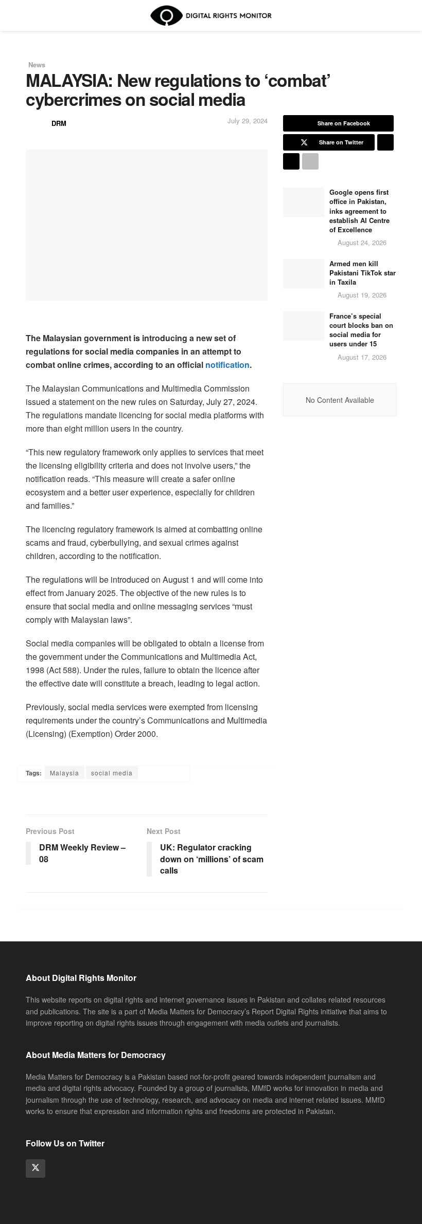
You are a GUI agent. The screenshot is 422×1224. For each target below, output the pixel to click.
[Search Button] (392, 15)
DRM (58, 123)
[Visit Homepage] (211, 15)
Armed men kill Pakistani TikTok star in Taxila (362, 272)
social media (112, 772)
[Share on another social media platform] (310, 161)
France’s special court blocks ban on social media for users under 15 (361, 330)
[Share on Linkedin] (385, 142)
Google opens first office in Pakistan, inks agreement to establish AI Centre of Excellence (359, 210)
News (36, 64)
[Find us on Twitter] (35, 1168)
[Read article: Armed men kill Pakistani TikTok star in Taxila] (303, 273)
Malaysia (64, 772)
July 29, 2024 (247, 120)
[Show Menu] (30, 15)
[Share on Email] (291, 161)
